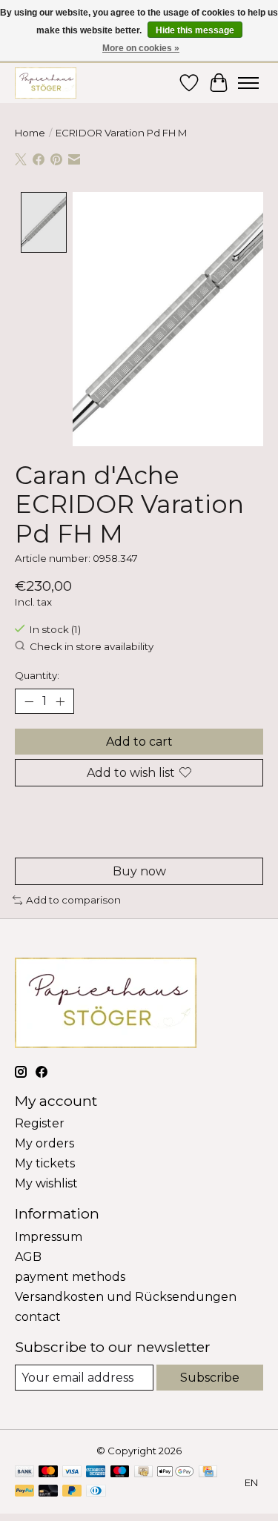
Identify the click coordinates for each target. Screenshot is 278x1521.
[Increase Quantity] (60, 701)
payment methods (70, 1277)
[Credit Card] (208, 1472)
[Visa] (72, 1472)
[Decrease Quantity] (29, 701)
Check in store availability (91, 646)
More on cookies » (140, 48)
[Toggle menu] (248, 83)
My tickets (45, 1163)
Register (39, 1123)
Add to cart (139, 742)
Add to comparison (73, 900)
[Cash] (143, 1472)
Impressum (48, 1237)
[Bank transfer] (24, 1472)
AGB (28, 1257)
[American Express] (95, 1472)
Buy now (139, 871)
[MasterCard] (48, 1472)
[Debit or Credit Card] (48, 1492)
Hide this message (195, 30)
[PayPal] (24, 1492)
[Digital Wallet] (175, 1472)
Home (30, 133)
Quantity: (37, 675)
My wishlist (46, 1183)
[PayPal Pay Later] (72, 1492)
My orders (44, 1143)
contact (38, 1317)
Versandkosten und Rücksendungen (125, 1297)
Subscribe (209, 1378)
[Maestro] (120, 1472)
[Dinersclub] (95, 1492)
